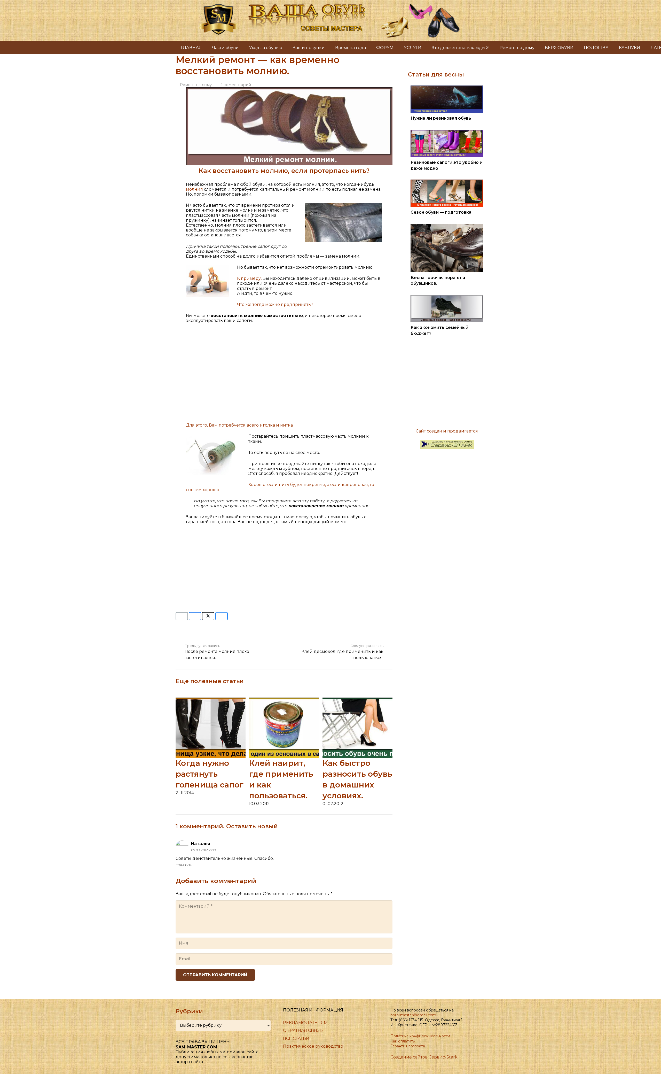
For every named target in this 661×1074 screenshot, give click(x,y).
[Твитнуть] (208, 616)
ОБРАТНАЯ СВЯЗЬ (303, 1030)
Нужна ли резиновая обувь (441, 118)
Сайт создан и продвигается (447, 431)
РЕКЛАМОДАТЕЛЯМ (305, 1022)
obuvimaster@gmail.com (413, 1015)
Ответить (184, 865)
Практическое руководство (313, 1046)
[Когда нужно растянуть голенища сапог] (211, 700)
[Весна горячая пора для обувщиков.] (447, 226)
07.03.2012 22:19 (203, 850)
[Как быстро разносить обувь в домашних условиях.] (357, 700)
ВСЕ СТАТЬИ (296, 1038)
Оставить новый (252, 826)
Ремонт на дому (196, 84)
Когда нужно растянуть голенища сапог (209, 774)
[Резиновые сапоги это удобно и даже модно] (447, 132)
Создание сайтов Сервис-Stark (424, 1057)
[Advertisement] (284, 375)
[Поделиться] (195, 616)
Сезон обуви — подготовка (441, 212)
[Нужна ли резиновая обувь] (447, 88)
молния (195, 189)
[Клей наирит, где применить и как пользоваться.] (284, 700)
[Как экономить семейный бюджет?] (447, 297)
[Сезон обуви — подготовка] (447, 182)
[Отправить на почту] (182, 616)
